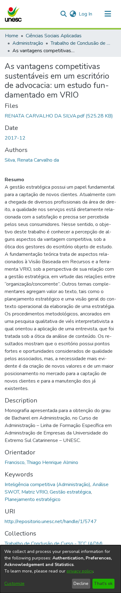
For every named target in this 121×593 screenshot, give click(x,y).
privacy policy (80, 571)
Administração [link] (27, 43)
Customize (14, 583)
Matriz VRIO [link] (34, 492)
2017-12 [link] (15, 138)
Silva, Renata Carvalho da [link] (32, 160)
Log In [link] (86, 14)
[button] (13, 14)
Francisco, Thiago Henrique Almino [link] (41, 462)
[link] (59, 116)
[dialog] (60, 569)
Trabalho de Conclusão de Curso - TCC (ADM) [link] (82, 43)
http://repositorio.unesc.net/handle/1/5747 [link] (51, 521)
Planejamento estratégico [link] (32, 499)
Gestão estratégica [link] (70, 492)
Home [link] (11, 35)
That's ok (103, 583)
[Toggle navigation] (107, 14)
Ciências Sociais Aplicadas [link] (54, 35)
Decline (81, 583)
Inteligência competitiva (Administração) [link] (47, 484)
